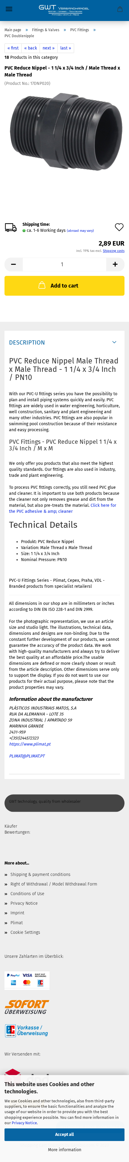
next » (49, 48)
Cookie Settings (25, 932)
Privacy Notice (24, 1123)
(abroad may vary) (80, 231)
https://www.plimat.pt (29, 744)
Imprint (17, 913)
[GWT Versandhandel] (64, 10)
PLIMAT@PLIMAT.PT (26, 756)
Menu (9, 9)
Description (27, 342)
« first (13, 48)
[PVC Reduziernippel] (64, 131)
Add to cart (64, 285)
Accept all (64, 1134)
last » (65, 48)
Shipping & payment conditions (40, 874)
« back (30, 48)
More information (64, 1149)
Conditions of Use (27, 893)
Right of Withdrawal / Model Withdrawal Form (53, 884)
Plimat (16, 922)
